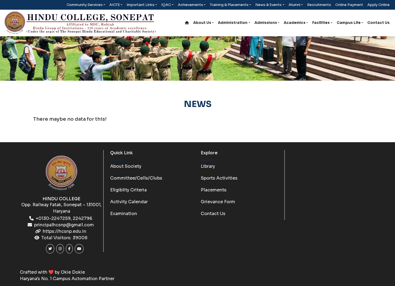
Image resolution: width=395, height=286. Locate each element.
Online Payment (349, 4)
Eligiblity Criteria (128, 190)
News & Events (268, 4)
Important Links (141, 4)
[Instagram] (60, 248)
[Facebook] (69, 248)
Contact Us (378, 22)
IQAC (166, 4)
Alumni (294, 4)
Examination (123, 213)
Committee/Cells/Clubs (136, 178)
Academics (295, 22)
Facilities (321, 22)
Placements (214, 190)
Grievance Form (218, 202)
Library (208, 166)
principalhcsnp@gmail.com (64, 225)
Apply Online (378, 4)
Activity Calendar (129, 202)
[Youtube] (79, 248)
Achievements (190, 4)
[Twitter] (50, 248)
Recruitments (319, 4)
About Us (202, 22)
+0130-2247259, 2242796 (64, 218)
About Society (125, 166)
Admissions (265, 22)
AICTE (114, 4)
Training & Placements (229, 4)
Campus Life (349, 22)
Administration (232, 22)
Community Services (85, 4)
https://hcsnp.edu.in (64, 231)
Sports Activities (219, 178)
